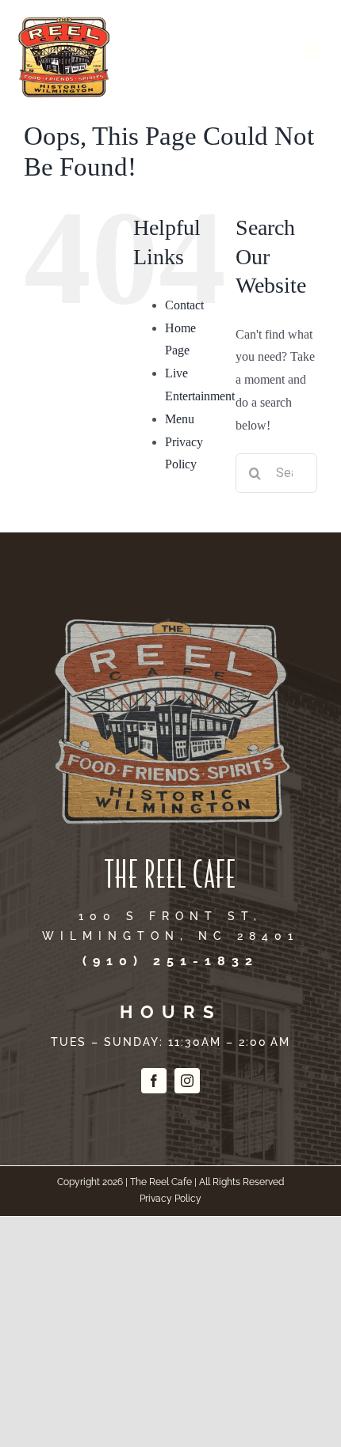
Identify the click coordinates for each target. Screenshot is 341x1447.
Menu (179, 419)
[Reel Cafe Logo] (63, 18)
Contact (184, 305)
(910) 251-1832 (170, 960)
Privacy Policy (170, 1198)
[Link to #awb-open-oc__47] (312, 50)
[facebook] (154, 1080)
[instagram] (187, 1080)
